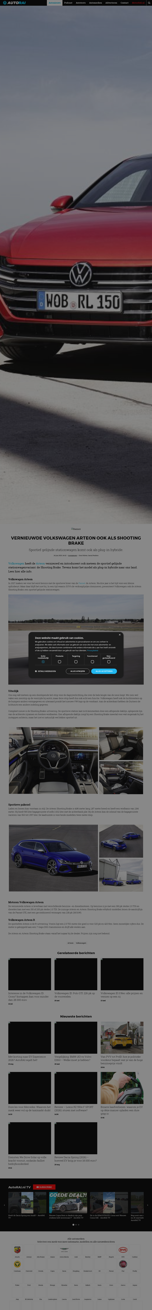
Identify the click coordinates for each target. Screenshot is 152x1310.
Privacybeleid (92, 650)
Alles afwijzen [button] (78, 671)
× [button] (120, 635)
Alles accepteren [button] (104, 671)
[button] (45, 671)
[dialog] (76, 655)
